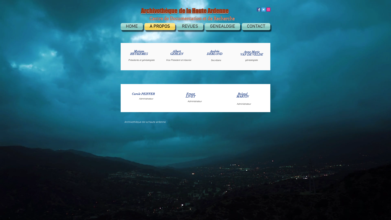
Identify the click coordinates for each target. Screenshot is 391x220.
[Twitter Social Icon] (263, 9)
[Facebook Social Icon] (259, 9)
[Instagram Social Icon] (268, 9)
